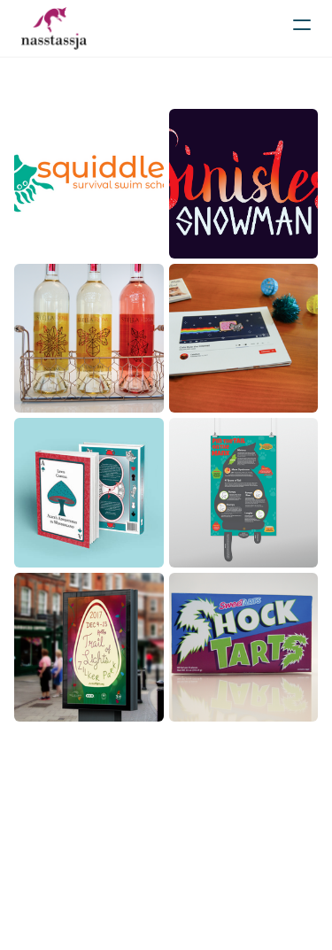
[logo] (54, 28)
